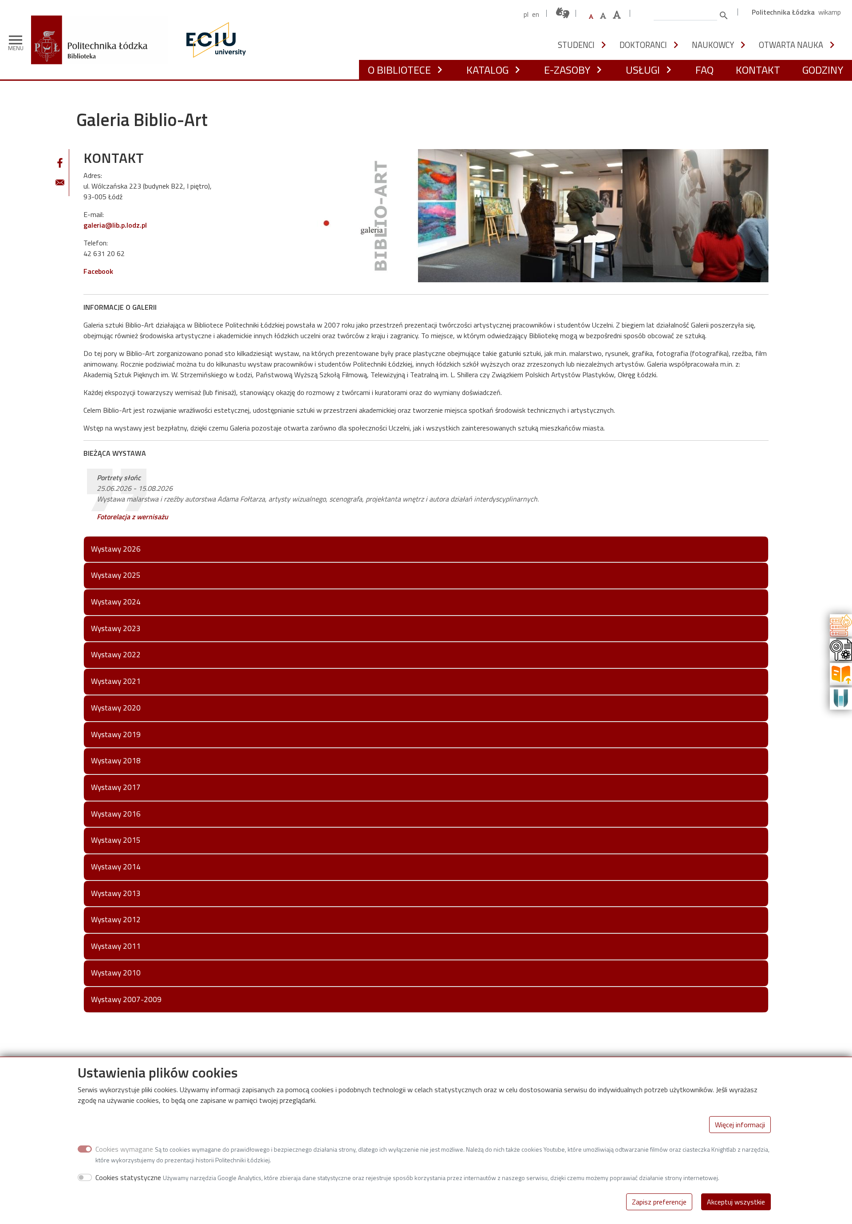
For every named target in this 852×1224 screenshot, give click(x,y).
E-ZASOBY (567, 70)
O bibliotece (399, 70)
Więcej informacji (740, 1124)
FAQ (704, 70)
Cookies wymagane (124, 1149)
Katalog (487, 70)
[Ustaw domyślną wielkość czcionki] (591, 16)
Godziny (822, 70)
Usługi (643, 70)
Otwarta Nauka (791, 45)
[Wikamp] (841, 697)
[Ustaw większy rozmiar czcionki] (603, 15)
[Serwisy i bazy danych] (841, 624)
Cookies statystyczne (128, 1177)
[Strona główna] (103, 22)
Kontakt (758, 70)
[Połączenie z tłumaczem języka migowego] (563, 13)
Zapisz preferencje (659, 1201)
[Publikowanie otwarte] (841, 673)
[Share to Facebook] (60, 163)
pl (526, 14)
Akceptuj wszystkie (736, 1201)
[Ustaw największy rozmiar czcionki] (616, 15)
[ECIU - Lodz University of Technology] (214, 40)
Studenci (576, 45)
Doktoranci (643, 45)
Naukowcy (713, 45)
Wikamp (829, 12)
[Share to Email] (60, 182)
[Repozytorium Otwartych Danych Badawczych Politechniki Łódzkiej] (841, 649)
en (535, 14)
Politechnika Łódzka (783, 12)
